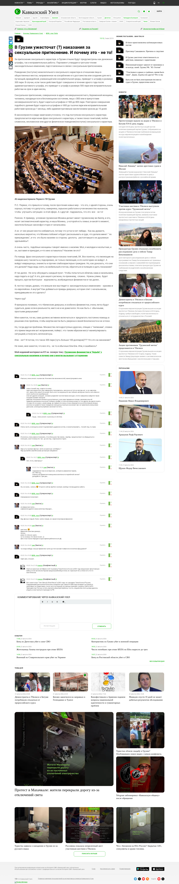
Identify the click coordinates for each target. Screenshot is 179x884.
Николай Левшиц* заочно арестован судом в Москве (140, 167)
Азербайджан (44, 18)
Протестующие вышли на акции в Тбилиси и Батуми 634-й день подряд (140, 122)
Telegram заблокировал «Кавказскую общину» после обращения (138, 797)
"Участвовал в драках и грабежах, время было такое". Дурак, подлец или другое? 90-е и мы (145, 73)
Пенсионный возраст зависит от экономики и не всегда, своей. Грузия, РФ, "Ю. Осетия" (145, 66)
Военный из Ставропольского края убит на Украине (41, 657)
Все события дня (157, 661)
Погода (131, 3)
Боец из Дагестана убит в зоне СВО (33, 641)
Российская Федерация (72, 21)
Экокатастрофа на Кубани (153, 29)
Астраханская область (68, 18)
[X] (11, 55)
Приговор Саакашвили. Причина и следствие (145, 51)
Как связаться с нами (107, 869)
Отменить (101, 626)
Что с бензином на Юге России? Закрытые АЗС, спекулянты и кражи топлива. (139, 847)
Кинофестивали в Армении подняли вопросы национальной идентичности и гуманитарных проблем (108, 701)
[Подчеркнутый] (52, 602)
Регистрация (49, 626)
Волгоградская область (86, 18)
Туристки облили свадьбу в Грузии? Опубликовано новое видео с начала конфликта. (139, 752)
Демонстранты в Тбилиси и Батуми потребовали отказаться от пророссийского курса (139, 302)
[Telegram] (11, 43)
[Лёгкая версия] (154, 3)
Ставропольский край (133, 21)
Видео (103, 3)
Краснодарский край (39, 21)
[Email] (11, 67)
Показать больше (89, 853)
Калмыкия (144, 18)
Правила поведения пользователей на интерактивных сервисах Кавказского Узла (66, 879)
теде (39, 385)
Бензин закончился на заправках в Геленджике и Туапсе (69, 698)
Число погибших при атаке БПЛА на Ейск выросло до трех (119, 649)
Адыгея (35, 18)
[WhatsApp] (11, 47)
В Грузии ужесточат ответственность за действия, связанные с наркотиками (142, 58)
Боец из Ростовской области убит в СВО (110, 657)
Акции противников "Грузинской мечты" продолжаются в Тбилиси (138, 346)
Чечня (145, 21)
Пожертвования (124, 869)
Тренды (39, 3)
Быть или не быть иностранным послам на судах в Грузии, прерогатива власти (143, 80)
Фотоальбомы (117, 3)
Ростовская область (89, 21)
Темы (29, 3)
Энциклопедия (69, 3)
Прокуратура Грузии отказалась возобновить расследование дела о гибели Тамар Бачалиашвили (140, 251)
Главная (17, 33)
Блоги (93, 3)
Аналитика (52, 3)
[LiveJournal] (11, 63)
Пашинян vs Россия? (89, 29)
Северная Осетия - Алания (108, 21)
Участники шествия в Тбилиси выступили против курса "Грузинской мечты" (139, 207)
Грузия (99, 18)
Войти (159, 11)
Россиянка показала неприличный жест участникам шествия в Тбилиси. (84, 847)
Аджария (27, 18)
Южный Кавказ (20, 25)
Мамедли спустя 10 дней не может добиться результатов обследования (146, 698)
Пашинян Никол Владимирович (134, 400)
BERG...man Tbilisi (52, 33)
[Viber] (11, 51)
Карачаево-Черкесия (22, 21)
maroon (40, 565)
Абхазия (18, 18)
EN (163, 3)
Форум (83, 3)
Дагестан (107, 18)
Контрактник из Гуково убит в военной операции (114, 641)
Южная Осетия (155, 21)
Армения (55, 18)
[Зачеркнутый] (57, 602)
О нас (93, 869)
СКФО (121, 21)
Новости (19, 3)
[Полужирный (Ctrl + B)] (42, 602)
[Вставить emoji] (63, 602)
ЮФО (30, 25)
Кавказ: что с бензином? (27, 29)
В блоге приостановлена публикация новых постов (144, 43)
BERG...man (35, 375)
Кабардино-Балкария (130, 18)
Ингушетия (117, 18)
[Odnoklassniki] (11, 59)
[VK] (11, 39)
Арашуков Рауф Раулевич (131, 434)
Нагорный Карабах (55, 21)
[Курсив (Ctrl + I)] (47, 602)
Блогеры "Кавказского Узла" (33, 33)
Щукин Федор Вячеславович (132, 468)
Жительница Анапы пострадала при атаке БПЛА (40, 649)
